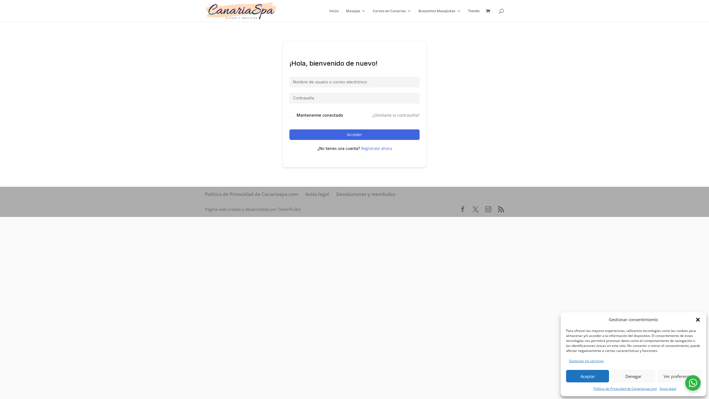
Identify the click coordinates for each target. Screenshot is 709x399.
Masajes (353, 11)
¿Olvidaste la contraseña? (396, 115)
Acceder (354, 134)
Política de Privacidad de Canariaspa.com (625, 388)
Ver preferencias (679, 376)
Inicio (334, 11)
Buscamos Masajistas (436, 11)
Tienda (474, 11)
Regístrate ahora (376, 148)
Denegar (633, 376)
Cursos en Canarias (389, 11)
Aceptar (587, 376)
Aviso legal (668, 388)
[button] (698, 320)
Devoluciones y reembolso (365, 194)
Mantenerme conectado (320, 115)
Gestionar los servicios (586, 361)
